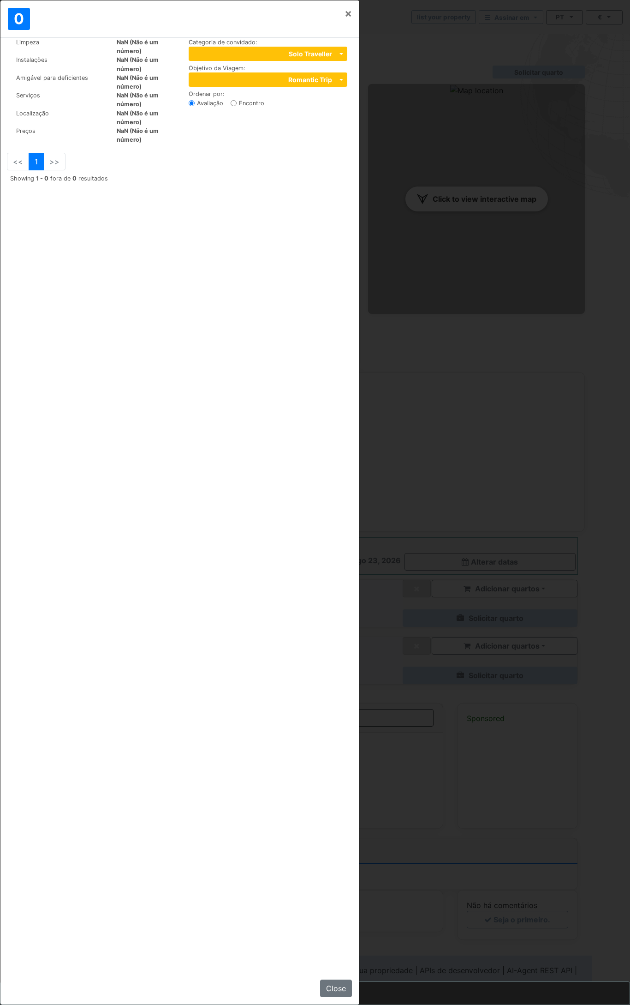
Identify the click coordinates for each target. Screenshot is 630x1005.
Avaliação (210, 103)
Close (336, 988)
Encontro (251, 103)
